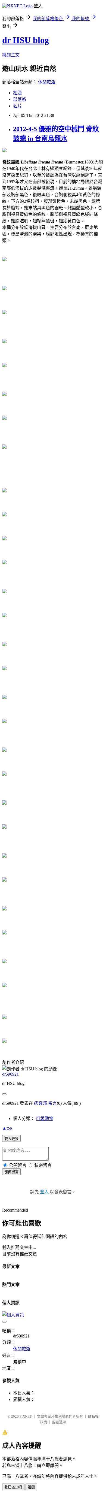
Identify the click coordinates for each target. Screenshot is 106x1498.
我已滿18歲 (13, 1487)
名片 (17, 106)
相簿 (17, 92)
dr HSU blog (25, 40)
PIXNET (26, 1416)
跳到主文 (11, 55)
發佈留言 (11, 1172)
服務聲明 (59, 1422)
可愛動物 (44, 1118)
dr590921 (10, 1074)
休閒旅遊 (46, 82)
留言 (52, 1103)
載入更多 (11, 1139)
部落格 (19, 99)
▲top (7, 1128)
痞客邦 (40, 1103)
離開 (31, 1487)
